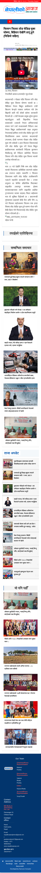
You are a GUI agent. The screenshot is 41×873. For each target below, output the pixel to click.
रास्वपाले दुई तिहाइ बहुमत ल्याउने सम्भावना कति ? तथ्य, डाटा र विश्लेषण (24, 475)
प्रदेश (15, 864)
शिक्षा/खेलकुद (9, 864)
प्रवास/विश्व (22, 864)
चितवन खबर (18, 861)
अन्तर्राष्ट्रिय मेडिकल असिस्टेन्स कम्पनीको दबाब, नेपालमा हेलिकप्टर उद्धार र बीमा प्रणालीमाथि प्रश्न (24, 513)
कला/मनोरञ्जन (27, 861)
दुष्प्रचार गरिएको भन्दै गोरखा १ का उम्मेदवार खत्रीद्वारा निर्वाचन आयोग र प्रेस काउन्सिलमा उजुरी (25, 488)
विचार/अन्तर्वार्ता (20, 866)
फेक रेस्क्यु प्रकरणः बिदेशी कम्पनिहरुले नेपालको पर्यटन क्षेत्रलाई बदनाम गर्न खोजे (25, 538)
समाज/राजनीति (9, 861)
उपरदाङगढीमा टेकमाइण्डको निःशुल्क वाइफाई (18, 747)
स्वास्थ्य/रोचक (30, 864)
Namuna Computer (25, 869)
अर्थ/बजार (34, 861)
